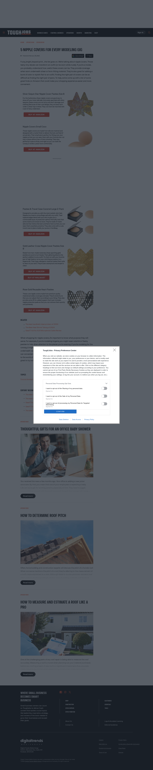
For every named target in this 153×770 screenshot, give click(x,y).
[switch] (104, 388)
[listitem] (76, 383)
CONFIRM (60, 411)
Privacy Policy (89, 419)
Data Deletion (64, 419)
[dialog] (76, 385)
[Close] (115, 351)
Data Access (76, 419)
